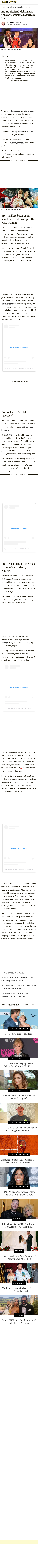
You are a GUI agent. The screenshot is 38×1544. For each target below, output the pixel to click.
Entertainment (11, 7)
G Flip (11, 761)
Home (3, 7)
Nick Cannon (28, 7)
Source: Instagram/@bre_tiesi (11, 49)
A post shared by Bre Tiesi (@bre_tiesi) (19, 708)
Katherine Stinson (15, 22)
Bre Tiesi (30, 132)
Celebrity (20, 7)
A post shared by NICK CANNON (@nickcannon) (19, 368)
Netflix (9, 435)
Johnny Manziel (17, 143)
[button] (35, 2)
